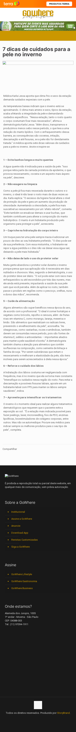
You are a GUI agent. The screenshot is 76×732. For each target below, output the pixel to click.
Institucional (18, 511)
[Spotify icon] (42, 718)
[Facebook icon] (25, 718)
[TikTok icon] (50, 718)
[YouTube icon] (29, 718)
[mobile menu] (70, 13)
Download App (19, 532)
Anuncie (15, 525)
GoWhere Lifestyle (21, 574)
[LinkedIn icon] (34, 718)
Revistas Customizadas (24, 539)
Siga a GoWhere (20, 546)
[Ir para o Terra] (11, 4)
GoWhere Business (22, 588)
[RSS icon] (46, 718)
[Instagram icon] (38, 718)
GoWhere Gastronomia (24, 581)
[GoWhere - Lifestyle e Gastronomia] (38, 13)
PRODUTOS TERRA (59, 4)
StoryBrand (63, 712)
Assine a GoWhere (21, 518)
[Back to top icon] (38, 705)
